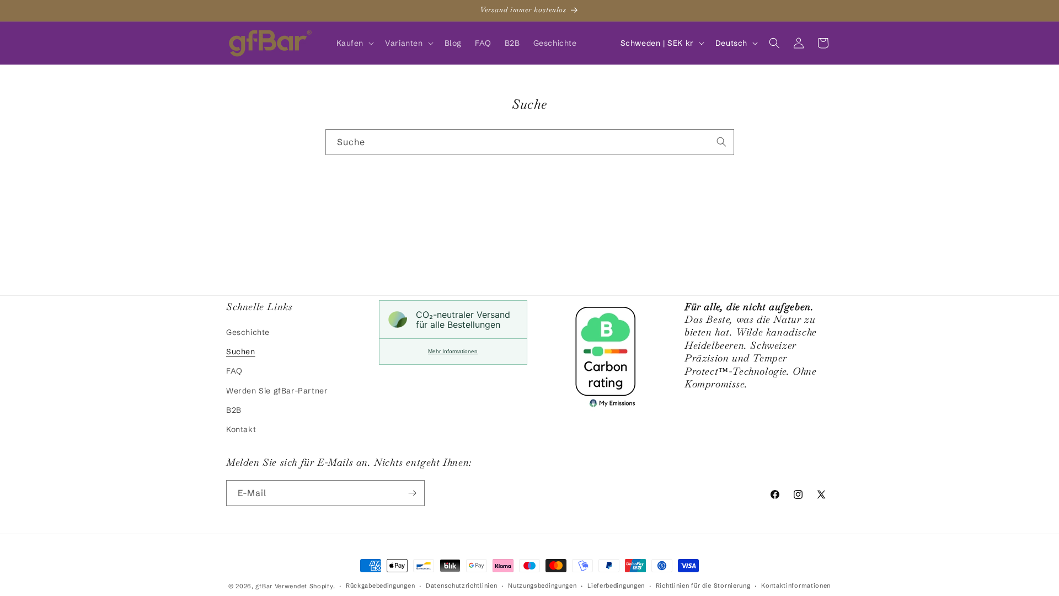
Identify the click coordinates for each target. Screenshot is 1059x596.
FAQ (234, 371)
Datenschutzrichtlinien (461, 585)
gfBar (263, 586)
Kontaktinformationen (796, 585)
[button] (354, 43)
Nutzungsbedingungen (542, 585)
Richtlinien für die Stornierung (703, 585)
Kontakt (241, 429)
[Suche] (721, 142)
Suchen (240, 351)
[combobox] (530, 142)
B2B (234, 410)
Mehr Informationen (453, 351)
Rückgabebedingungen (380, 585)
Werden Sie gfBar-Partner (277, 391)
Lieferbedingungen (616, 585)
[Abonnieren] (412, 493)
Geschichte (248, 332)
